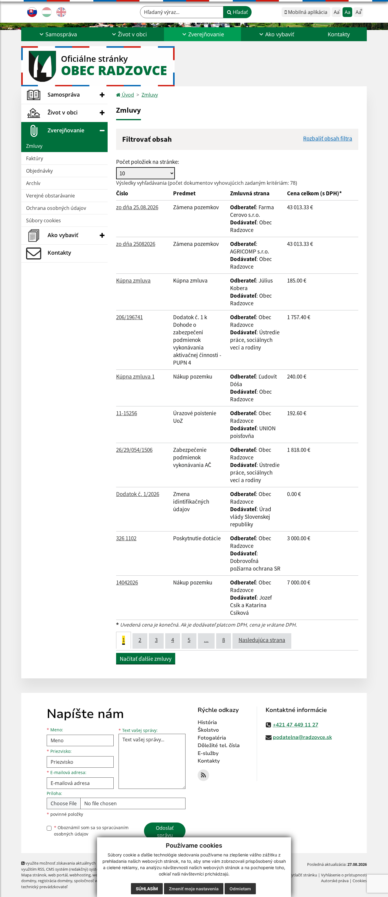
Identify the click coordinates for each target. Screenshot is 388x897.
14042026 (127, 582)
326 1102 (126, 538)
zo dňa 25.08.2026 (137, 207)
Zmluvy (34, 146)
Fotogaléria (212, 737)
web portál (58, 875)
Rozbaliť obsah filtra (327, 138)
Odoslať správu (165, 832)
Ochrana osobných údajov (56, 208)
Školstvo (208, 730)
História (207, 722)
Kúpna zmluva (133, 280)
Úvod (127, 94)
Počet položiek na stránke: (147, 161)
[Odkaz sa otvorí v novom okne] (203, 775)
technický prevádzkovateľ (44, 886)
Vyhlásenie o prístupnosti (344, 875)
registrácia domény (55, 880)
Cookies (360, 880)
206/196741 (129, 317)
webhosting (80, 875)
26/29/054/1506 (134, 449)
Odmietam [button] (240, 888)
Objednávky (39, 170)
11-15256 (126, 413)
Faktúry (34, 158)
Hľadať (240, 12)
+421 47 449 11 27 (295, 724)
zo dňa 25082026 (135, 243)
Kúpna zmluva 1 (135, 376)
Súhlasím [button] (147, 888)
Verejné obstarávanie (50, 195)
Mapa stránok (33, 875)
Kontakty (339, 34)
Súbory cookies (43, 220)
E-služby (208, 753)
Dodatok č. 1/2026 (137, 494)
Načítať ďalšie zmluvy (146, 658)
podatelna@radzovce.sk (302, 737)
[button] (57, 34)
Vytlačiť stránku (303, 875)
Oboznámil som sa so (91, 831)
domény (28, 880)
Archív (33, 183)
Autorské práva (335, 880)
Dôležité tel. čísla (219, 745)
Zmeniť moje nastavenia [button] (194, 888)
